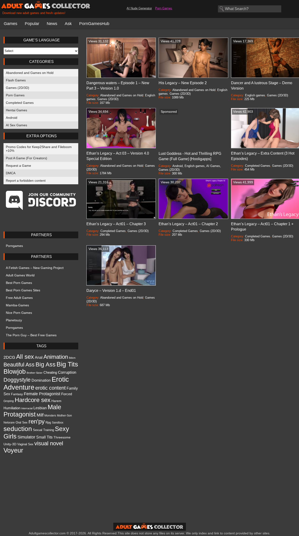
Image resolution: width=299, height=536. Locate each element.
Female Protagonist (42, 393)
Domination (41, 380)
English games (255, 95)
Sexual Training (43, 430)
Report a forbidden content (26, 180)
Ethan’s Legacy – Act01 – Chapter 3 (116, 224)
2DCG (9, 357)
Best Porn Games (19, 283)
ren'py (36, 421)
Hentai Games (16, 110)
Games (10, 23)
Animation (55, 357)
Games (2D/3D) (17, 88)
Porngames (14, 246)
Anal (39, 357)
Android (11, 118)
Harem (56, 401)
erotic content (50, 388)
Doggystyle (17, 380)
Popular (32, 23)
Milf (40, 414)
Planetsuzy (14, 320)
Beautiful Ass (19, 365)
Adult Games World (20, 275)
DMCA (10, 173)
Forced (66, 394)
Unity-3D (10, 444)
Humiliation (12, 408)
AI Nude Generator (139, 8)
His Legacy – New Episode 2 (183, 83)
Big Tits (67, 364)
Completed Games (20, 103)
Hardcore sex (32, 399)
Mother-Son (64, 415)
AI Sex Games (16, 125)
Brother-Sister (35, 372)
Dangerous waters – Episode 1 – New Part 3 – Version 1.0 (117, 85)
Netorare (9, 422)
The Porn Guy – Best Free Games (31, 335)
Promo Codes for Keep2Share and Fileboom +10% (39, 148)
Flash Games (16, 80)
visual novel (48, 443)
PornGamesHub (94, 23)
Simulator (26, 437)
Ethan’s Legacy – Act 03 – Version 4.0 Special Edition (117, 156)
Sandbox (57, 422)
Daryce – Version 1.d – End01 (111, 291)
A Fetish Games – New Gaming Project (35, 268)
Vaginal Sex (25, 444)
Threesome (62, 437)
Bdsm (72, 357)
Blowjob (15, 371)
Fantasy (17, 394)
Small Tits (44, 437)
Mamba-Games (17, 305)
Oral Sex (22, 422)
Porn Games (163, 8)
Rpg (48, 422)
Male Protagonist (32, 411)
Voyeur (13, 450)
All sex (25, 356)
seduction (18, 428)
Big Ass (46, 364)
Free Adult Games (19, 298)
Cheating (50, 372)
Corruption (67, 372)
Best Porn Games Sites (23, 290)
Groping (9, 401)
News (52, 23)
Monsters (50, 415)
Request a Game (18, 165)
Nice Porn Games (19, 313)
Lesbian (40, 408)
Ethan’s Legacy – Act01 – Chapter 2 (188, 224)
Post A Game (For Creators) (26, 158)
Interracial (26, 408)
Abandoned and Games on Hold (29, 73)
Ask (68, 23)
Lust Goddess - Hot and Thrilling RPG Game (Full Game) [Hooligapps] (190, 156)
